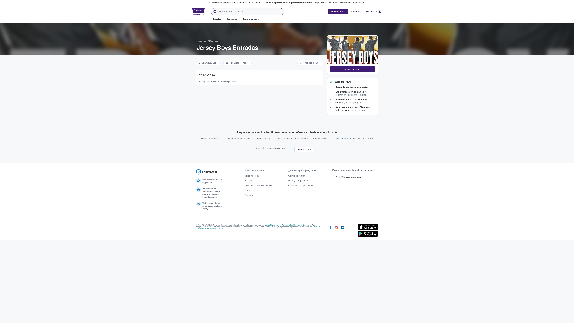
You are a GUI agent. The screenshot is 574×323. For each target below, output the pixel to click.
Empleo (248, 190)
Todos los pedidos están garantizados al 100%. (289, 2)
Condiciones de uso (273, 225)
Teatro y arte (202, 40)
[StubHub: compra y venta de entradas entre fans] (198, 11)
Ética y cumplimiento (298, 180)
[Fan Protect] (207, 172)
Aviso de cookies (304, 225)
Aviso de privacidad (289, 225)
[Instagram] (337, 231)
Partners (248, 195)
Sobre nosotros (252, 176)
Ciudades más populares (300, 185)
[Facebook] (331, 231)
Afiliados (248, 180)
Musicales (213, 40)
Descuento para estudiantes (258, 185)
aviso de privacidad (334, 138)
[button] (352, 69)
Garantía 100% (343, 81)
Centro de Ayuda (296, 176)
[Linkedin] (343, 231)
